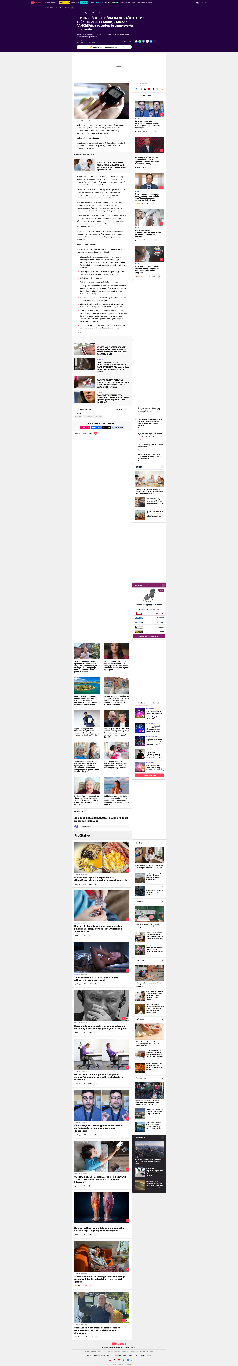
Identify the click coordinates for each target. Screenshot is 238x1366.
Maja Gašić (80, 40)
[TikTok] (153, 89)
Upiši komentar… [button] (86, 827)
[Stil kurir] (105, 1351)
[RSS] (161, 89)
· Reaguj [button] (141, 203)
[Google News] (157, 89)
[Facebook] (137, 89)
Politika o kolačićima (128, 1355)
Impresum (97, 1355)
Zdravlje (94, 13)
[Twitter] (145, 89)
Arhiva (137, 1355)
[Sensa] (132, 1351)
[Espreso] (93, 1351)
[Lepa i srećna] (117, 1351)
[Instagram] (141, 89)
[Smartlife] (125, 1351)
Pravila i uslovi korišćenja (114, 1355)
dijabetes (78, 417)
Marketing (90, 1355)
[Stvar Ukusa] (150, 1351)
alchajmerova (89, 417)
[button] (127, 41)
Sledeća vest (119, 409)
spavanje (99, 417)
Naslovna (79, 13)
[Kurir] (87, 1351)
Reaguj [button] (79, 433)
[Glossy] (110, 1351)
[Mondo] (36, 2)
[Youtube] (149, 89)
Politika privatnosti (145, 1355)
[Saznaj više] (162, 466)
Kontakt (103, 1355)
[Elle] (100, 1351)
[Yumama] (141, 1351)
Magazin (87, 13)
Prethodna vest (85, 409)
